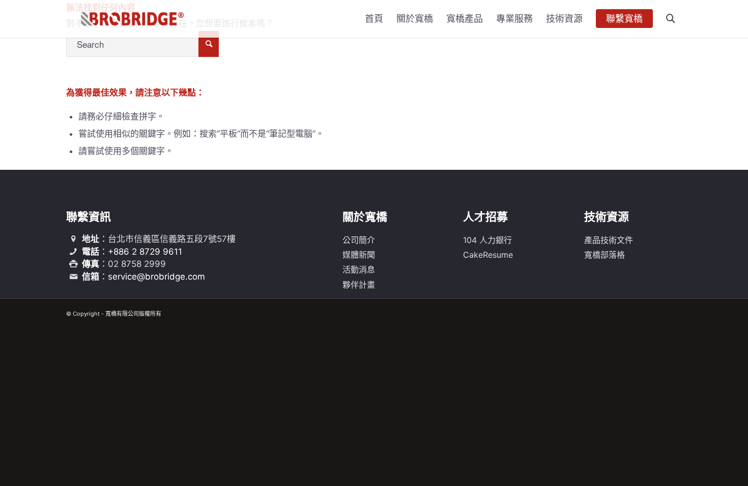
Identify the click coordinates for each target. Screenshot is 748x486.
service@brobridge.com (156, 276)
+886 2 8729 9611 (145, 252)
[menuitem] (374, 19)
